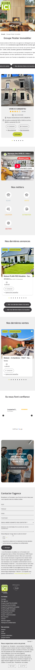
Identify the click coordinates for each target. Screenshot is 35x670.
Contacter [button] (25, 126)
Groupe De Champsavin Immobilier (10, 607)
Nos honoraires (24, 130)
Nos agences (4, 601)
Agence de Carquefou (11, 292)
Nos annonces (12, 130)
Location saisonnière (6, 635)
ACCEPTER (23, 666)
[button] (17, 110)
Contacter (12, 126)
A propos (3, 599)
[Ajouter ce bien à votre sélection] (32, 249)
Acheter (3, 629)
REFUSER (12, 666)
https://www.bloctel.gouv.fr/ (22, 573)
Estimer (3, 633)
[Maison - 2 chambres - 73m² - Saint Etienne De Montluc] (17, 344)
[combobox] (17, 522)
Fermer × (30, 641)
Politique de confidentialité (8, 623)
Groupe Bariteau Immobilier (8, 605)
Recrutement (4, 617)
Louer (2, 631)
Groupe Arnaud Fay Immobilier (9, 603)
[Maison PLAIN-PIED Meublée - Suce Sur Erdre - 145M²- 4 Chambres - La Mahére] (17, 262)
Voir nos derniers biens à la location (18, 310)
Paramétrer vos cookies (21, 662)
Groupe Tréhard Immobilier (8, 615)
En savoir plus (10, 662)
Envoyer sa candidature (18, 467)
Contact (3, 619)
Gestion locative (5, 637)
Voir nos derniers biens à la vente (18, 304)
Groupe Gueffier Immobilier (8, 609)
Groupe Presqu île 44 (6, 613)
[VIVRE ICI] (5, 5)
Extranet (17, 134)
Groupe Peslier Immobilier (8, 611)
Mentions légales (5, 621)
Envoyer (7, 548)
